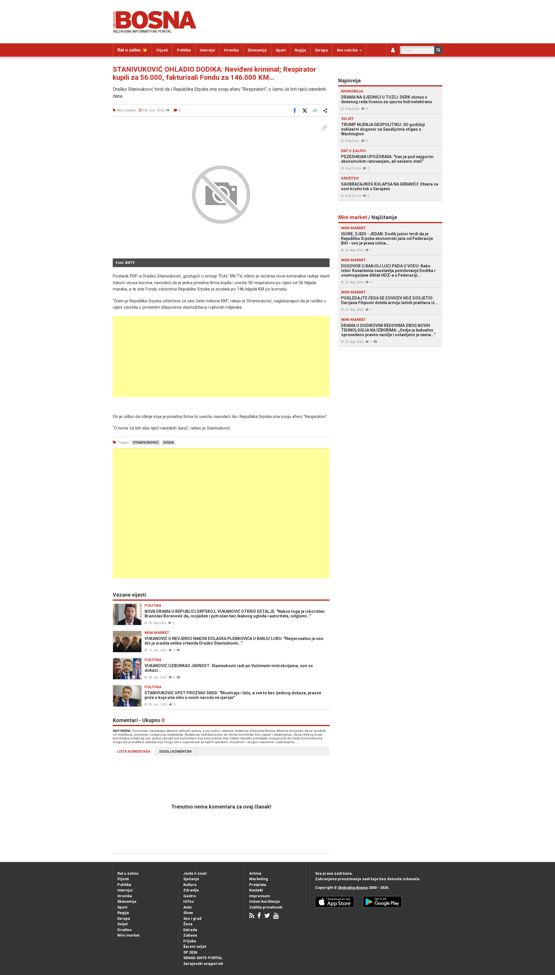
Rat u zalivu (127, 873)
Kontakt (256, 890)
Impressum (259, 896)
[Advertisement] (221, 356)
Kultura (190, 885)
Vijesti (162, 50)
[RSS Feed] (251, 916)
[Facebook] (259, 916)
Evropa (321, 50)
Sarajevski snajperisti (203, 963)
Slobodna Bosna (353, 887)
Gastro (189, 896)
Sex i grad (192, 918)
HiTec (188, 901)
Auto (187, 907)
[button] (324, 127)
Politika (184, 50)
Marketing (258, 879)
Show (188, 913)
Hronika (231, 50)
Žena (188, 924)
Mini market (128, 935)
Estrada (190, 930)
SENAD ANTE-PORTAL (202, 958)
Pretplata (257, 885)
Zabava (190, 935)
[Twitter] (267, 916)
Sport (281, 50)
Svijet (122, 924)
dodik (168, 443)
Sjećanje (191, 879)
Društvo (124, 930)
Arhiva (255, 873)
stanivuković (146, 443)
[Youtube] (276, 916)
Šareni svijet (194, 946)
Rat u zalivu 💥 (132, 50)
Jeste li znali (195, 873)
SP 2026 (190, 952)
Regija (300, 50)
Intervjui (207, 50)
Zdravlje (191, 890)
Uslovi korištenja (264, 901)
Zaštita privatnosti (265, 907)
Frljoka (189, 941)
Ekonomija (257, 50)
